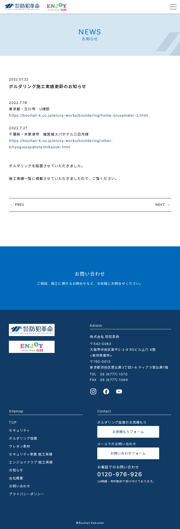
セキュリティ (19, 430)
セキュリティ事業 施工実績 (30, 454)
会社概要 (16, 478)
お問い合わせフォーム (128, 453)
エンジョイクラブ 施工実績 (31, 462)
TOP (12, 422)
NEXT (160, 205)
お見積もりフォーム (128, 432)
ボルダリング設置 (23, 438)
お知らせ (16, 470)
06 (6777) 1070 (114, 374)
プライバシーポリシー (26, 494)
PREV (19, 205)
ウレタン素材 (19, 446)
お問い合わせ (19, 486)
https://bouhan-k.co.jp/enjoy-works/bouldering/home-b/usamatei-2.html (78, 115)
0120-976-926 (119, 474)
